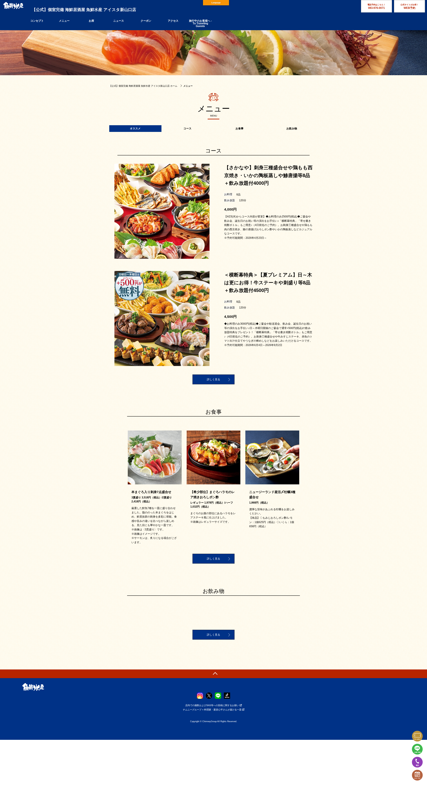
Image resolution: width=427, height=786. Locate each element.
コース (187, 128)
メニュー (64, 20)
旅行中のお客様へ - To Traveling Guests (200, 23)
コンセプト (37, 20)
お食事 (240, 128)
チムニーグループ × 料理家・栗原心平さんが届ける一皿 (212, 709)
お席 (91, 20)
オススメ (135, 128)
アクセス (173, 20)
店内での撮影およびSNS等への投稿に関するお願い (212, 705)
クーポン (146, 20)
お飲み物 (291, 128)
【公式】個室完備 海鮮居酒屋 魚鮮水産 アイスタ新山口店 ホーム (143, 86)
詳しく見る (213, 379)
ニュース (118, 20)
